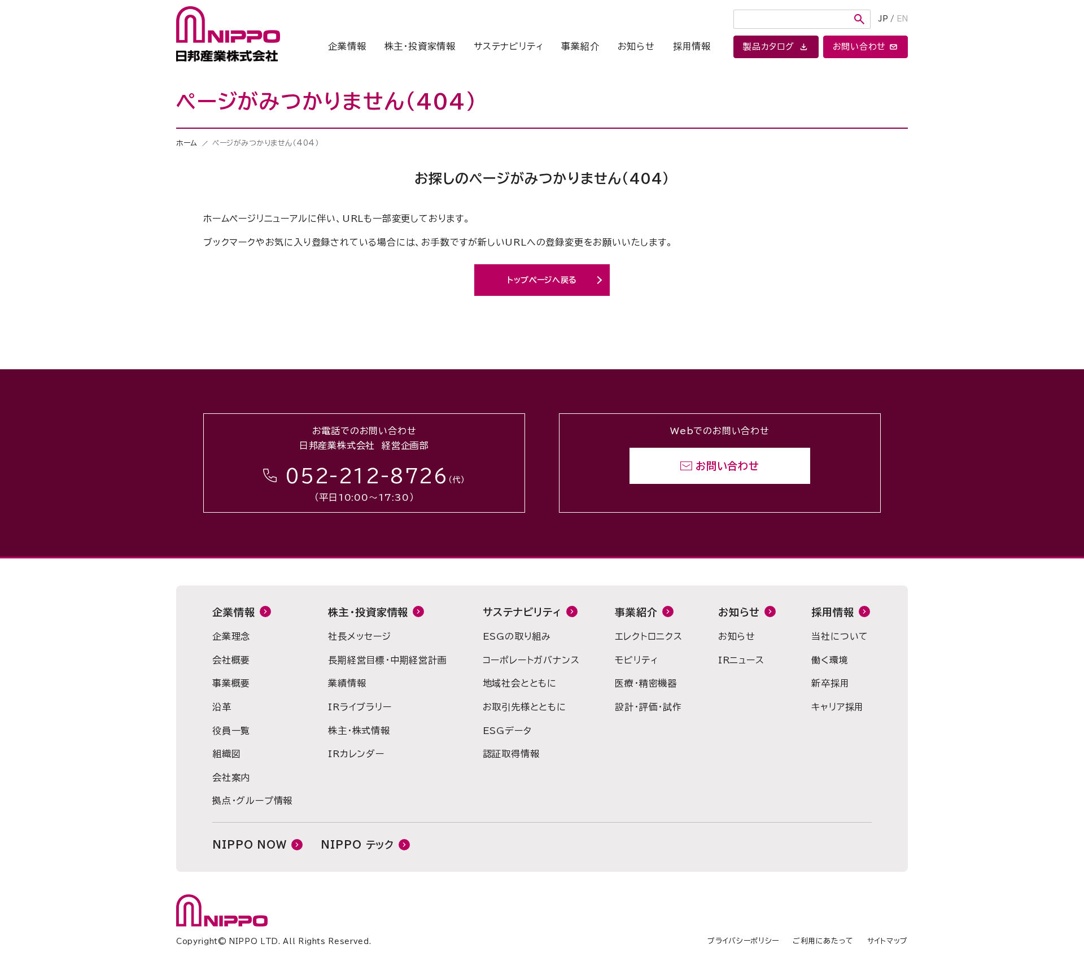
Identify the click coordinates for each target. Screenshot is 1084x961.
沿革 (221, 706)
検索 (859, 19)
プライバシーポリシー (743, 941)
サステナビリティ (508, 46)
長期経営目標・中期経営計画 (387, 660)
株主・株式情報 (359, 730)
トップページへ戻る (542, 280)
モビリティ (636, 660)
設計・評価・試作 (648, 706)
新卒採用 (830, 683)
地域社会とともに (520, 683)
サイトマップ (887, 941)
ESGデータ (507, 730)
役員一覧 (231, 730)
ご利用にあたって (823, 941)
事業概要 (231, 683)
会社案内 (231, 777)
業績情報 (347, 683)
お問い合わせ (727, 466)
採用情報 (692, 46)
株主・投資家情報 (420, 46)
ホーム (187, 143)
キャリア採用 (837, 706)
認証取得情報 (511, 753)
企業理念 (231, 636)
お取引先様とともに (524, 706)
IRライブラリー (359, 706)
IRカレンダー (356, 753)
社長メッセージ (359, 636)
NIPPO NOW (249, 845)
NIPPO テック (357, 845)
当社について (839, 636)
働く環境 (829, 660)
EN (902, 19)
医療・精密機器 (646, 683)
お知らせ (636, 46)
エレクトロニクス (648, 636)
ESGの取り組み (517, 636)
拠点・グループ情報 (252, 800)
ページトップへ (990, 361)
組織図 (226, 753)
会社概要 (231, 660)
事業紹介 (580, 46)
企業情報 (347, 46)
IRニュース (741, 660)
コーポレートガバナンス (531, 660)
